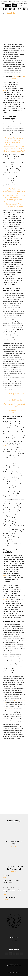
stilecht (5, 575)
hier (13, 458)
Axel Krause (6, 446)
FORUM (13, 846)
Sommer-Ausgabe (8, 708)
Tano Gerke (15, 76)
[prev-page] (4, 903)
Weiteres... (20, 5)
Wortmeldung (7, 599)
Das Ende (6, 875)
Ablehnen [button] (14, 5)
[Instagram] (10, 953)
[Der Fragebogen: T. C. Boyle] (14, 831)
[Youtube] (21, 954)
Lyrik (4, 894)
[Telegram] (14, 954)
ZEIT (4, 90)
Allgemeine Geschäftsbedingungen (14, 965)
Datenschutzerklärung (13, 964)
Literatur (5, 899)
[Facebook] (6, 954)
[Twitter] (17, 954)
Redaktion (11, 13)
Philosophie (6, 884)
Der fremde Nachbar (9, 897)
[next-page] (6, 903)
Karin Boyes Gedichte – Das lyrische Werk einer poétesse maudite (12, 890)
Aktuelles (5, 877)
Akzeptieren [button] (8, 5)
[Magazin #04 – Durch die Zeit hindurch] (14, 856)
